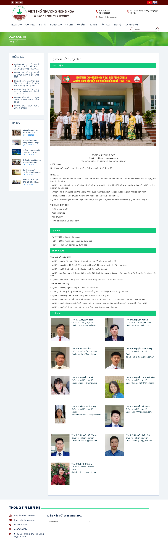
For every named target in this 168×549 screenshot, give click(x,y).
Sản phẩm (105, 24)
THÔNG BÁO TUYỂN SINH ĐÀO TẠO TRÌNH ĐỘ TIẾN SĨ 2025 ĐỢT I (26, 91)
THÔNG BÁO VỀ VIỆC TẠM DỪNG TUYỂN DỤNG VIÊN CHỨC (26, 99)
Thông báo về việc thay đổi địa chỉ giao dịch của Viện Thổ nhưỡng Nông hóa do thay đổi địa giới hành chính (26, 83)
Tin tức (42, 24)
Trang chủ (16, 24)
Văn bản (81, 24)
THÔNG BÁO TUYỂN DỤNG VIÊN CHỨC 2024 (26, 107)
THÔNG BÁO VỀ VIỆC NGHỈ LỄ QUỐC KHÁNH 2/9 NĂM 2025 (26, 74)
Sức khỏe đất (131, 24)
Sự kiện (69, 24)
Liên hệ (117, 24)
